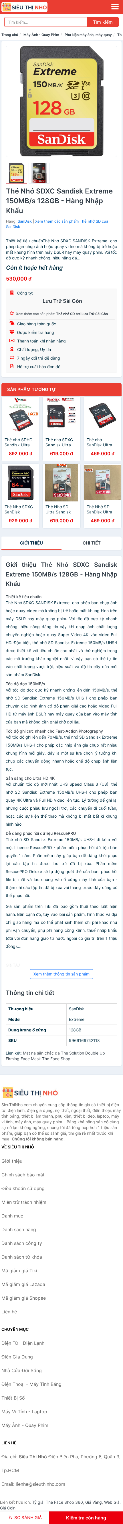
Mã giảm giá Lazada (23, 1284)
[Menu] (115, 6)
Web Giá (112, 1502)
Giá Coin (7, 1507)
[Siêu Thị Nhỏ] (30, 1092)
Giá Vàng (93, 1502)
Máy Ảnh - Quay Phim (41, 35)
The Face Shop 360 (64, 1502)
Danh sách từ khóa (21, 1257)
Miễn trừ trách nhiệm (23, 1202)
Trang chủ (9, 35)
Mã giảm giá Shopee (23, 1298)
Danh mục (12, 1216)
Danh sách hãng (18, 1229)
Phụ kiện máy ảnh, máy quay (88, 35)
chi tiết (92, 543)
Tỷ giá (37, 1502)
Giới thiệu (31, 543)
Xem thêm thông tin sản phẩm (61, 973)
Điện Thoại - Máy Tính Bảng (31, 1384)
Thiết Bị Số (13, 1398)
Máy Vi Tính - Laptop (24, 1411)
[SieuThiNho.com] (33, 7)
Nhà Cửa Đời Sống (21, 1370)
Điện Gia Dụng (17, 1357)
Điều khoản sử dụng (23, 1188)
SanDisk (25, 221)
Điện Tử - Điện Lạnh (22, 1343)
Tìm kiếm (103, 22)
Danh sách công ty (21, 1243)
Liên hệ (9, 1312)
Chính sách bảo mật (23, 1175)
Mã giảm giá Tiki (19, 1270)
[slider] (16, 173)
